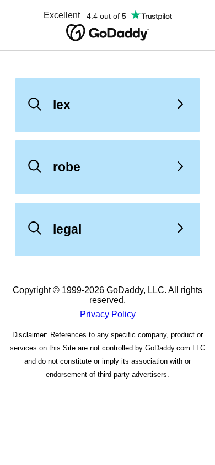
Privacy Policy (108, 314)
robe (66, 167)
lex (62, 105)
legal (67, 229)
